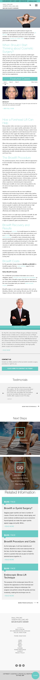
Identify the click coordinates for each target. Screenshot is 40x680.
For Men (20, 648)
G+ (20, 665)
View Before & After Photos (20, 481)
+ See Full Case (8, 108)
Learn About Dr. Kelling (20, 478)
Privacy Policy (20, 653)
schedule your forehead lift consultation (24, 277)
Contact (20, 651)
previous (3, 393)
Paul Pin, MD (11, 6)
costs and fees (21, 266)
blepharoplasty (7, 237)
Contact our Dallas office (17, 38)
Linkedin (23, 665)
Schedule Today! (32, 1)
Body (20, 643)
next (37, 393)
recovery (14, 231)
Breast (20, 645)
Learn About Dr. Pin (20, 475)
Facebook (16, 665)
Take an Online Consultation (20, 443)
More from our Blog (25, 603)
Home (20, 640)
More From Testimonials (29, 406)
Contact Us (20, 446)
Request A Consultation (20, 440)
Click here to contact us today (20, 368)
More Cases (34, 82)
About (20, 642)
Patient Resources (20, 649)
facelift (7, 235)
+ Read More (6, 350)
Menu (36, 5)
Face (20, 646)
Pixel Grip (21, 675)
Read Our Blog (20, 484)
